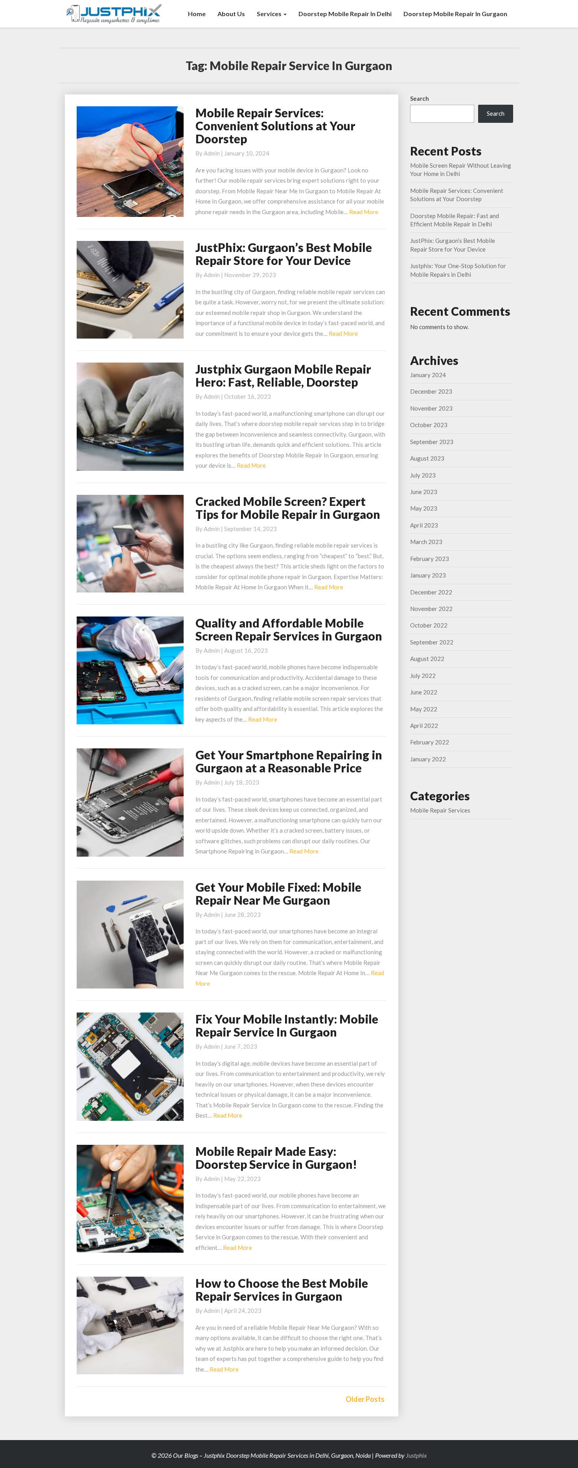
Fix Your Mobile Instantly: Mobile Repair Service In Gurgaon (286, 1025)
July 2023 (423, 475)
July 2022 (423, 675)
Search (419, 98)
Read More (363, 211)
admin (212, 153)
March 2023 (426, 541)
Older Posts (365, 1399)
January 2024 (428, 374)
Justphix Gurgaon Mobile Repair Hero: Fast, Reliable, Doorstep (283, 375)
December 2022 (431, 592)
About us (231, 13)
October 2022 (428, 625)
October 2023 (428, 424)
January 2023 (428, 575)
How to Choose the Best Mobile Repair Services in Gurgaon (281, 1289)
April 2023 (424, 525)
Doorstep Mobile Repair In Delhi (345, 13)
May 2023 (423, 508)
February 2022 (429, 742)
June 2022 (423, 692)
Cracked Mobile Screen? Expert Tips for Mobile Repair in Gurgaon (287, 507)
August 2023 (427, 458)
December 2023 (431, 391)
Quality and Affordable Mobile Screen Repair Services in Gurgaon (288, 629)
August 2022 (427, 658)
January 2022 (428, 759)
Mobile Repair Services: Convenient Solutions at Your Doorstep (275, 126)
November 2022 (431, 608)
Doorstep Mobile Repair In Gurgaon (455, 13)
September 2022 (431, 642)
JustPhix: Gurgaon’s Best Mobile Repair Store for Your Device (283, 253)
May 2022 (423, 709)
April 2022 (424, 725)
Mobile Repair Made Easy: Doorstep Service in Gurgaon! (276, 1157)
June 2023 (423, 491)
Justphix (416, 1455)
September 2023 (431, 441)
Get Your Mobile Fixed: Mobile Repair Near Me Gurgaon (278, 893)
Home (197, 13)
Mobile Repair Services (440, 810)
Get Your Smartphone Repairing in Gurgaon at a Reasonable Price (288, 761)
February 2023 (429, 558)
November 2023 (431, 408)
